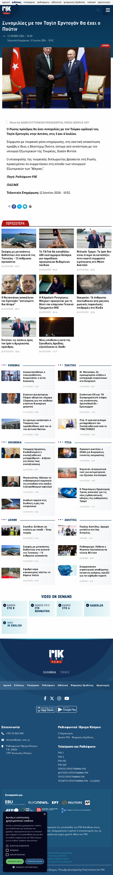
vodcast (91, 2)
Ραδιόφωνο (48, 685)
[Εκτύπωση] (30, 206)
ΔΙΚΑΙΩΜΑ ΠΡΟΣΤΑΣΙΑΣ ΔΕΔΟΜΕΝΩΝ (57, 853)
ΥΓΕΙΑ (68, 442)
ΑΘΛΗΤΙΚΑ (71, 520)
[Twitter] (52, 699)
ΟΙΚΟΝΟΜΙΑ (14, 442)
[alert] (25, 842)
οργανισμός (104, 2)
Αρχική (7, 685)
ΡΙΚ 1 (61, 753)
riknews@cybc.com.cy (18, 740)
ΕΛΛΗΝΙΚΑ (49, 672)
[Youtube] (66, 699)
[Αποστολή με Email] (25, 206)
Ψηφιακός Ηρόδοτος (82, 685)
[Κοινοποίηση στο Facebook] (14, 206)
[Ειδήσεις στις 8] (14, 608)
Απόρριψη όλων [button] (34, 861)
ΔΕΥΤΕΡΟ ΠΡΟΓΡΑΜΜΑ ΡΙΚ (73, 773)
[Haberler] (97, 608)
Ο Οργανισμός (65, 733)
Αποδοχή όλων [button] (15, 861)
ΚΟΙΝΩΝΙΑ (14, 365)
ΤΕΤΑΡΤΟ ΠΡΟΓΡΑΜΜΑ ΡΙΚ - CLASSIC (79, 781)
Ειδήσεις (19, 685)
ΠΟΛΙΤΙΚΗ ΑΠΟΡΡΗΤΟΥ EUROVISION (57, 862)
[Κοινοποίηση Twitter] (19, 206)
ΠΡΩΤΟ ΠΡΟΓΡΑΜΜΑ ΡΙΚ (72, 769)
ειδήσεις (16, 2)
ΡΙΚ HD (62, 761)
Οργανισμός (103, 685)
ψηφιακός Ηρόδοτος (74, 2)
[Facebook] (46, 699)
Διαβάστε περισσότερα (28, 840)
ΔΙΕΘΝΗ (105, 45)
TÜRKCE (65, 672)
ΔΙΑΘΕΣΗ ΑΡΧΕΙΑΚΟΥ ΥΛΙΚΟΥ (57, 859)
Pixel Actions (89, 870)
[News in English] (14, 626)
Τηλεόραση (33, 685)
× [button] (44, 814)
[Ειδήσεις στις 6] (69, 608)
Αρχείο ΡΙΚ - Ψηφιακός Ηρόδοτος (76, 737)
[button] (7, 846)
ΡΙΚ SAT (62, 765)
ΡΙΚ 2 (61, 757)
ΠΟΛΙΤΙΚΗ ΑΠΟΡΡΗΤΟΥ (58, 856)
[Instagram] (59, 699)
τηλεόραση (29, 2)
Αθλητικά (63, 685)
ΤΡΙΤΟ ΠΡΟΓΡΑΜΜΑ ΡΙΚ (71, 777)
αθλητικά (56, 2)
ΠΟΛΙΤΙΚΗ (70, 365)
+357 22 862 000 (15, 733)
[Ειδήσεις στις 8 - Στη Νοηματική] (42, 608)
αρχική (6, 2)
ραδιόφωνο (43, 2)
